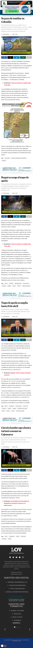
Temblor (4, 160)
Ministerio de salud (22, 408)
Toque (13, 410)
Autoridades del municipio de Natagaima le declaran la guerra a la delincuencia (16, 503)
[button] (5, 629)
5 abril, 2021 (15, 34)
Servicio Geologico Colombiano (18, 158)
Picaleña (4, 538)
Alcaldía (11, 283)
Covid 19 (25, 406)
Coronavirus (26, 283)
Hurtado (4, 286)
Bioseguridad (18, 283)
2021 (6, 283)
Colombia (7, 158)
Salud (14, 286)
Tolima (19, 286)
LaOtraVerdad (6, 34)
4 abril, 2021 (15, 316)
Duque (9, 408)
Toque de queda (26, 286)
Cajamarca (11, 536)
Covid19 (4, 408)
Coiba (17, 536)
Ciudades (11, 406)
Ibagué (9, 286)
